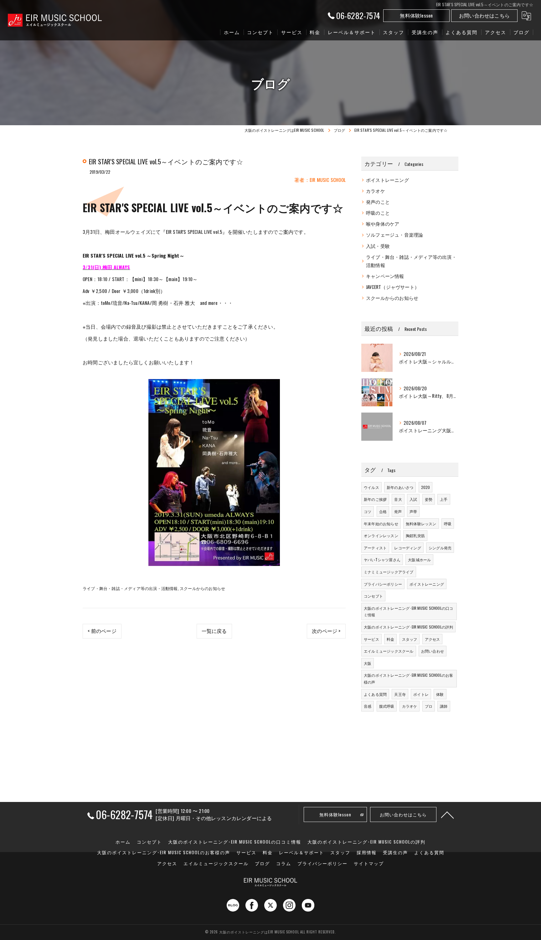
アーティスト (375, 547)
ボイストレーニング (387, 180)
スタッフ (409, 639)
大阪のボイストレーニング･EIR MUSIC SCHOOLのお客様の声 (408, 678)
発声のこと (378, 201)
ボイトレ (421, 694)
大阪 (367, 663)
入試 (413, 499)
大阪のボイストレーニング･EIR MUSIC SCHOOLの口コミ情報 (408, 611)
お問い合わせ (432, 651)
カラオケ (375, 190)
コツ (367, 511)
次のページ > (326, 630)
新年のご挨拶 (375, 499)
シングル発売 (440, 547)
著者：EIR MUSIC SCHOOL (320, 179)
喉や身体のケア (382, 223)
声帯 (413, 511)
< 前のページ (102, 630)
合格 (383, 511)
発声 (398, 511)
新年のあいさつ (400, 487)
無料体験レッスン (421, 523)
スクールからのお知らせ (202, 588)
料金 (390, 639)
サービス (371, 639)
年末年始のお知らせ (381, 523)
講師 (443, 706)
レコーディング (407, 547)
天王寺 (400, 694)
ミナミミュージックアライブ (389, 571)
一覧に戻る (214, 630)
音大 (398, 499)
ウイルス (371, 487)
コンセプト (373, 595)
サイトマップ (369, 863)
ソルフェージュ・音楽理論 (394, 234)
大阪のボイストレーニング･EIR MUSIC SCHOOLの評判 (408, 626)
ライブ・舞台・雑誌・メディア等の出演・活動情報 (130, 588)
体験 (440, 694)
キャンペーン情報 (385, 276)
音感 (367, 706)
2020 (425, 487)
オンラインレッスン (381, 535)
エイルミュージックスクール (389, 651)
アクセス (432, 639)
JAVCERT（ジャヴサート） (392, 287)
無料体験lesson (416, 15)
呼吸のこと (378, 212)
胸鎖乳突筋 (415, 535)
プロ (428, 706)
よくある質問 (375, 694)
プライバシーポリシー (383, 584)
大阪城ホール (419, 559)
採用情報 (367, 852)
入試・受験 (378, 246)
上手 (443, 499)
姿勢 (428, 499)
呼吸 (447, 523)
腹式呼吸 (386, 706)
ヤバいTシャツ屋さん (382, 559)
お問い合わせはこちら (484, 15)
